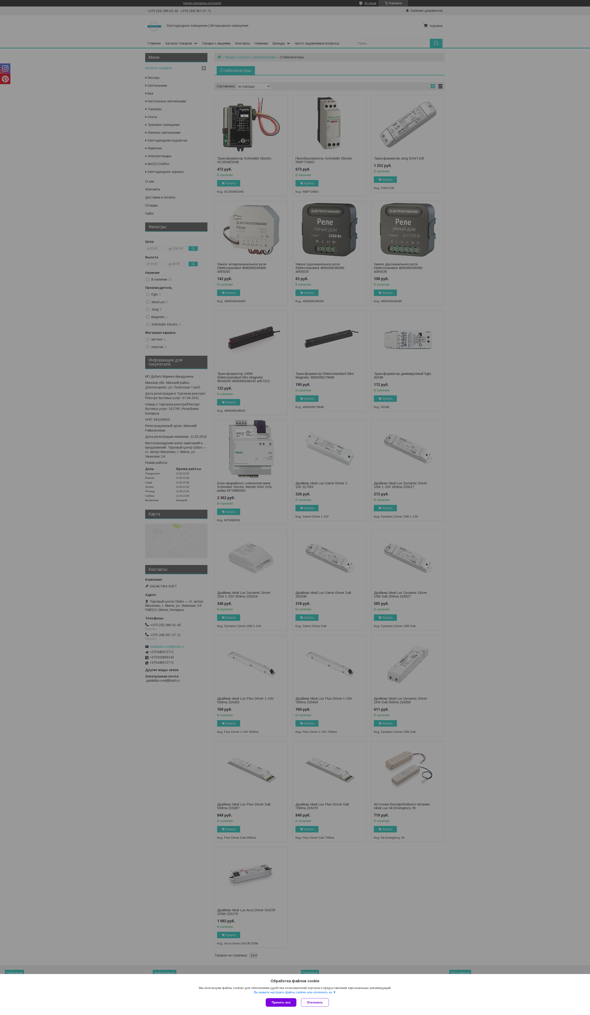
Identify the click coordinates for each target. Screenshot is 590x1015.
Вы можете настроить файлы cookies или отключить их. (293, 992)
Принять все (281, 1002)
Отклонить (315, 1002)
